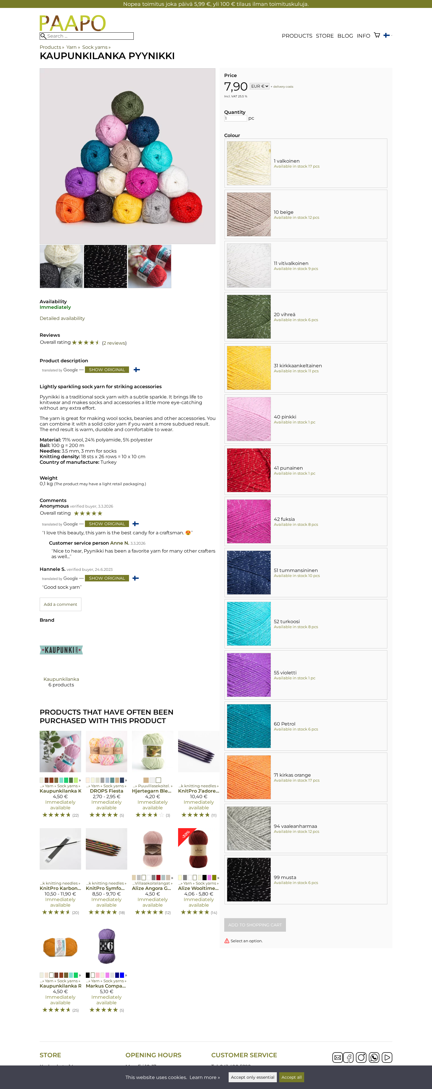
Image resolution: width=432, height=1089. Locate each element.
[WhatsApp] (374, 1058)
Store (325, 36)
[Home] (73, 29)
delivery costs (283, 87)
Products (297, 36)
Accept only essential (252, 1077)
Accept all (292, 1077)
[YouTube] (387, 1058)
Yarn (73, 47)
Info (363, 36)
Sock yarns (96, 47)
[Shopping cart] (377, 36)
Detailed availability (62, 318)
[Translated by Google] (60, 370)
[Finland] (388, 36)
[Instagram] (361, 1058)
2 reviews (114, 343)
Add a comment (60, 604)
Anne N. (119, 543)
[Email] (337, 1061)
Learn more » (205, 1077)
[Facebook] (348, 1058)
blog (345, 36)
